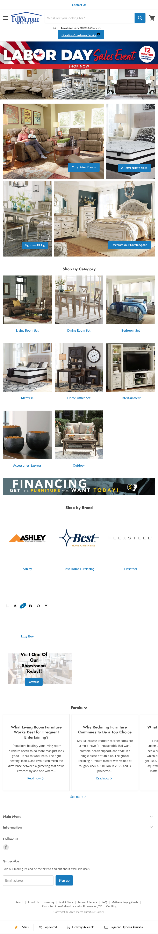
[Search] (140, 18)
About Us (33, 902)
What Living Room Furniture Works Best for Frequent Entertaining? (36, 732)
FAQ (104, 902)
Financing (48, 902)
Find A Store (66, 902)
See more (77, 796)
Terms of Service (87, 902)
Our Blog (111, 906)
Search (19, 902)
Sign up (64, 880)
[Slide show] (79, 70)
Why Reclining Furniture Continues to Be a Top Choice (105, 729)
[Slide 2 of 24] (79, 70)
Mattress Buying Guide (125, 902)
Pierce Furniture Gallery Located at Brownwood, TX (72, 906)
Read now (34, 778)
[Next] (147, 70)
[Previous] (11, 70)
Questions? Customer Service (79, 35)
